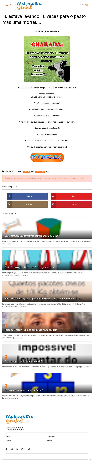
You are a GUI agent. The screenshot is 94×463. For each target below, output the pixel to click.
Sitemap (49, 440)
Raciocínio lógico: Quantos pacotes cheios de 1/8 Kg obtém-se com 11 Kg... (43, 298)
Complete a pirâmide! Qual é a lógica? (24, 390)
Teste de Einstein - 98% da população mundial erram (31, 330)
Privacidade (51, 437)
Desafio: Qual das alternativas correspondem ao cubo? (32, 236)
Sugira (8, 437)
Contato (8, 440)
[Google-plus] (22, 449)
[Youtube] (17, 449)
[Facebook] (6, 449)
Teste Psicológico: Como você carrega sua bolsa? (30, 267)
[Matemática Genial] (29, 8)
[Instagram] (12, 449)
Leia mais (11, 244)
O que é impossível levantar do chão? (23, 361)
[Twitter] (29, 449)
